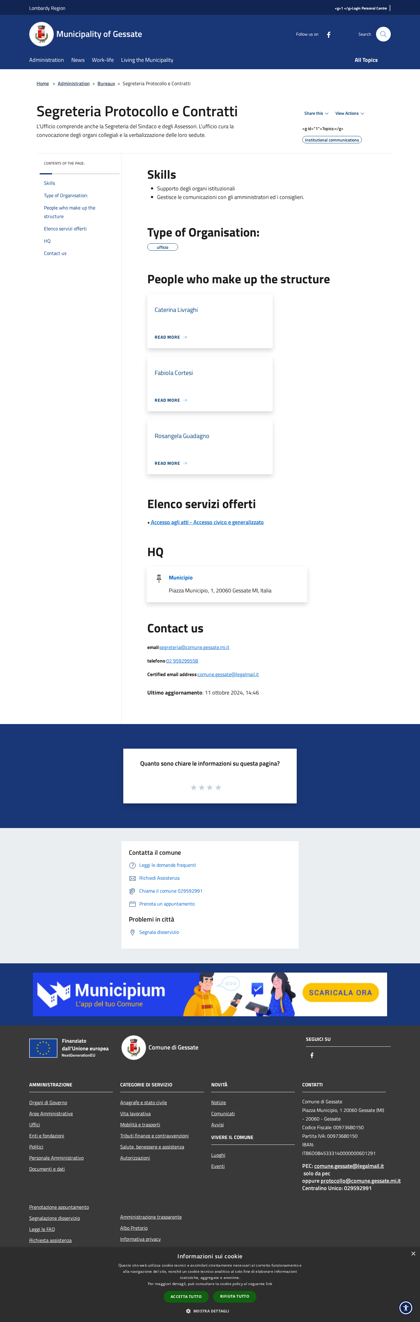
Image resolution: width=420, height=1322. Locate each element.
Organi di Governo (48, 1102)
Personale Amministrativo (56, 1157)
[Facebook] (326, 34)
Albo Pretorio (134, 1228)
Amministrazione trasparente (151, 1216)
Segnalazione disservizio (54, 1218)
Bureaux (106, 83)
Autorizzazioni (135, 1157)
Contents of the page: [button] (64, 163)
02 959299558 (182, 660)
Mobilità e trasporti (140, 1124)
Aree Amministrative (51, 1113)
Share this (313, 113)
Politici (36, 1146)
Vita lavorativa (135, 1113)
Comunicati (223, 1113)
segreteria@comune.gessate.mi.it (194, 647)
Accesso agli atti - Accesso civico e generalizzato (207, 522)
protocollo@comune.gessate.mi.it (361, 1181)
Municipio (181, 577)
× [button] (413, 1254)
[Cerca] (383, 34)
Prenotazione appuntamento (59, 1207)
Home (43, 83)
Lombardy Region (47, 8)
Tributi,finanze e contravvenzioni (154, 1135)
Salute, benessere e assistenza (152, 1146)
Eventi (218, 1166)
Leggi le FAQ (42, 1229)
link (269, 1283)
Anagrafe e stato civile (143, 1102)
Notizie (218, 1102)
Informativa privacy (140, 1239)
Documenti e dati (47, 1169)
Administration (74, 83)
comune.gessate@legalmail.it (228, 674)
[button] (210, 1311)
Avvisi (217, 1124)
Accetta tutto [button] (186, 1296)
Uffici (34, 1124)
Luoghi (218, 1155)
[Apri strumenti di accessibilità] (405, 1307)
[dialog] (210, 1284)
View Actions (347, 113)
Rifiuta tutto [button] (234, 1296)
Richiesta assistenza (50, 1240)
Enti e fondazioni (46, 1135)
